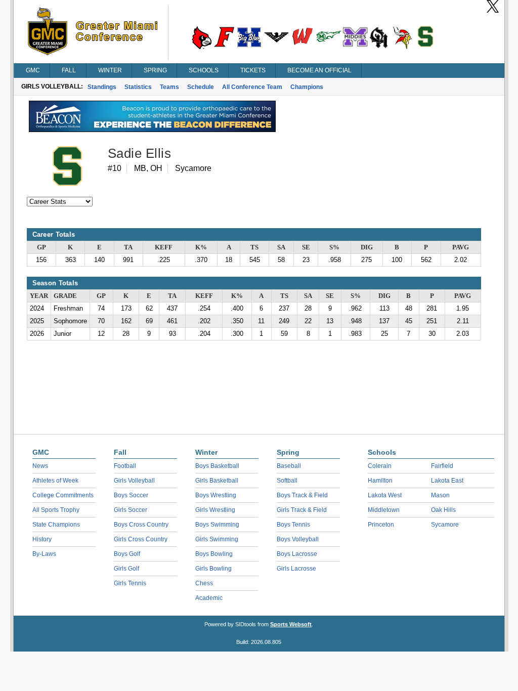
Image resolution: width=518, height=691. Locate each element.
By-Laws (44, 553)
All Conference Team (252, 87)
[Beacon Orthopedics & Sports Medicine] (152, 129)
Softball (287, 480)
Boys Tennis (293, 524)
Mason (440, 495)
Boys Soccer (131, 495)
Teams (169, 87)
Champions (306, 87)
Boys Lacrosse (297, 553)
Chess (204, 583)
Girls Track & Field (302, 509)
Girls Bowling (213, 568)
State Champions (56, 524)
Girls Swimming (216, 539)
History (42, 539)
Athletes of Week (55, 480)
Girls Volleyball (134, 480)
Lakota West (385, 495)
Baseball (289, 465)
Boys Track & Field (302, 495)
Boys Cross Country (141, 524)
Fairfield (442, 465)
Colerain (380, 465)
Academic (209, 597)
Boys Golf (127, 553)
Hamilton (380, 480)
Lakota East (447, 480)
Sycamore (445, 524)
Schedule (200, 87)
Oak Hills (443, 509)
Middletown (384, 509)
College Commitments (63, 495)
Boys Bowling (214, 553)
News (40, 465)
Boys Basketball (217, 465)
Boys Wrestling (215, 495)
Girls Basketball (216, 480)
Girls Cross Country (140, 539)
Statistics (138, 87)
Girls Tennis (130, 583)
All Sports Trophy (55, 509)
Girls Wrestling (215, 509)
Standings (102, 87)
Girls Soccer (130, 509)
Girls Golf (126, 568)
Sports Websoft (291, 624)
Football (125, 465)
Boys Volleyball (298, 539)
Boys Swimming (217, 524)
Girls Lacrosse (296, 568)
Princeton (381, 524)
